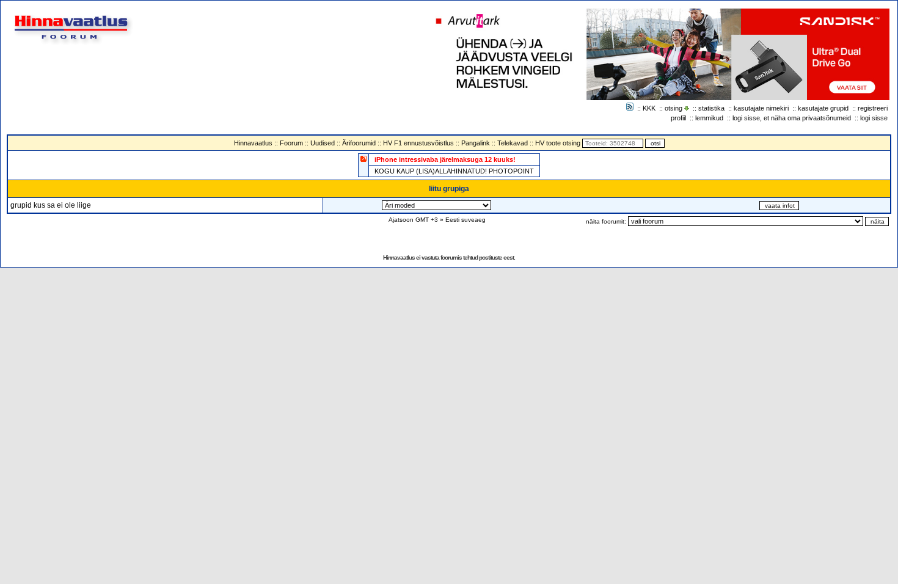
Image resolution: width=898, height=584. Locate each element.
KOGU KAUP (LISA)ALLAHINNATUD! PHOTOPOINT (454, 171)
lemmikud (709, 118)
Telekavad (512, 143)
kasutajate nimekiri (761, 108)
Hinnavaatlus (253, 143)
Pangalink (475, 143)
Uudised (322, 143)
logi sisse (874, 118)
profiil (678, 118)
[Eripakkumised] (363, 158)
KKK (649, 108)
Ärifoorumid (359, 143)
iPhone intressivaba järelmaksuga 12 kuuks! (445, 159)
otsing (673, 108)
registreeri (873, 108)
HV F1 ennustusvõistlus (418, 143)
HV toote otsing (557, 143)
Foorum (291, 143)
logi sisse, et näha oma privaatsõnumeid (791, 118)
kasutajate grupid (823, 108)
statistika (711, 108)
